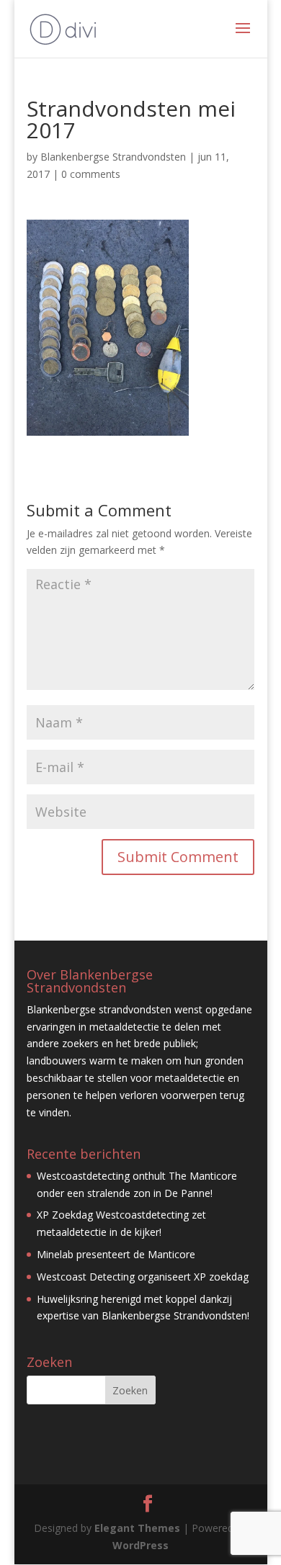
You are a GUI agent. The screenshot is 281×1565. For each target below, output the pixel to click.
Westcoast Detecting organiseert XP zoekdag (143, 1276)
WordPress (140, 1545)
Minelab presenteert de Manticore (116, 1254)
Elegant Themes (137, 1528)
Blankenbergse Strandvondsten (113, 156)
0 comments (90, 174)
